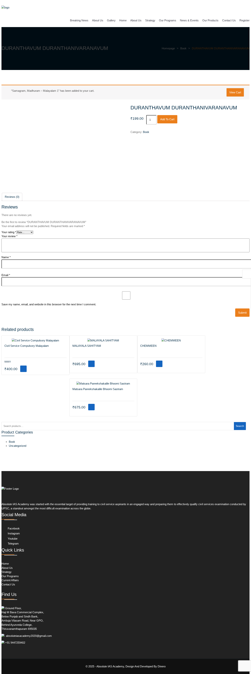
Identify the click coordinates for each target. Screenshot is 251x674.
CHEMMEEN (148, 345)
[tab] (12, 197)
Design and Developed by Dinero (145, 666)
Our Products (210, 20)
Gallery (111, 20)
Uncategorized (17, 445)
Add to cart (167, 119)
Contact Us (229, 20)
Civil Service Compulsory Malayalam (26, 345)
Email (5, 275)
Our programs (10, 576)
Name (6, 257)
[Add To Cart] (23, 369)
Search (240, 425)
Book (146, 132)
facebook (13, 528)
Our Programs (167, 20)
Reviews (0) (12, 196)
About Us (97, 20)
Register (244, 20)
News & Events (189, 20)
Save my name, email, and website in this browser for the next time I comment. (48, 304)
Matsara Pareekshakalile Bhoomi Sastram (97, 389)
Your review (9, 236)
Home (123, 20)
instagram (13, 533)
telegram (13, 543)
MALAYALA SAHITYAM (86, 345)
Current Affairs (10, 580)
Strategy (150, 20)
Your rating (8, 232)
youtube (12, 538)
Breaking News (79, 20)
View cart (235, 92)
